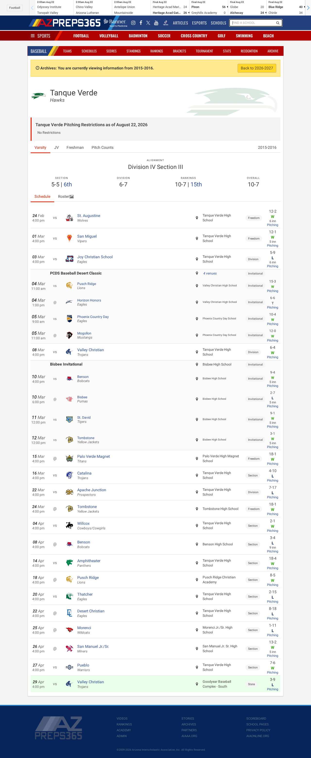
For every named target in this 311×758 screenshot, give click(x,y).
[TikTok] (165, 22)
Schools (218, 23)
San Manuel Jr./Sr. (93, 648)
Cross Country (194, 36)
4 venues (210, 273)
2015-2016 (267, 147)
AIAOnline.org (257, 736)
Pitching (272, 225)
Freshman (75, 147)
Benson (83, 379)
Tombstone (88, 440)
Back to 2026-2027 (257, 68)
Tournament (204, 50)
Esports (199, 23)
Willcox (91, 525)
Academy (124, 730)
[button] (308, 8)
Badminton (138, 36)
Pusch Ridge (86, 286)
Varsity (40, 147)
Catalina (84, 475)
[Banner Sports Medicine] (115, 23)
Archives (188, 724)
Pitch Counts (102, 147)
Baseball (39, 51)
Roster (63, 196)
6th (68, 184)
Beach (268, 36)
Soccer (164, 36)
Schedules (89, 50)
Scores (111, 50)
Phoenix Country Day (93, 319)
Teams (67, 50)
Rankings (156, 50)
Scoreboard (256, 718)
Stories (187, 718)
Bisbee (82, 399)
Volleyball (108, 36)
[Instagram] (133, 23)
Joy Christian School (95, 259)
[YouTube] (156, 23)
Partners (189, 730)
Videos (122, 718)
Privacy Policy (258, 730)
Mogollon (84, 335)
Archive (273, 50)
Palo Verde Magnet (93, 458)
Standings (134, 50)
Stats (227, 50)
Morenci (84, 630)
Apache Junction (91, 492)
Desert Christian (90, 613)
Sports (43, 36)
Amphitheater (88, 563)
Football (14, 7)
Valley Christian (90, 352)
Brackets (179, 50)
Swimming (244, 36)
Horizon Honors (89, 302)
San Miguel (87, 238)
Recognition (249, 50)
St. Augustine (88, 218)
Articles (180, 23)
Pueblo (83, 667)
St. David (84, 420)
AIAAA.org (189, 736)
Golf (221, 36)
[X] (148, 23)
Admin (122, 736)
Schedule (42, 196)
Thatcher (85, 596)
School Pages (257, 724)
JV (56, 147)
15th (196, 184)
